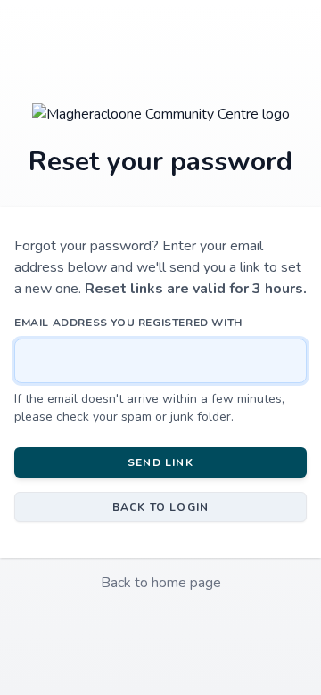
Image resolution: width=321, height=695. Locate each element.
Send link (160, 462)
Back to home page (161, 583)
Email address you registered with (128, 322)
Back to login (161, 507)
